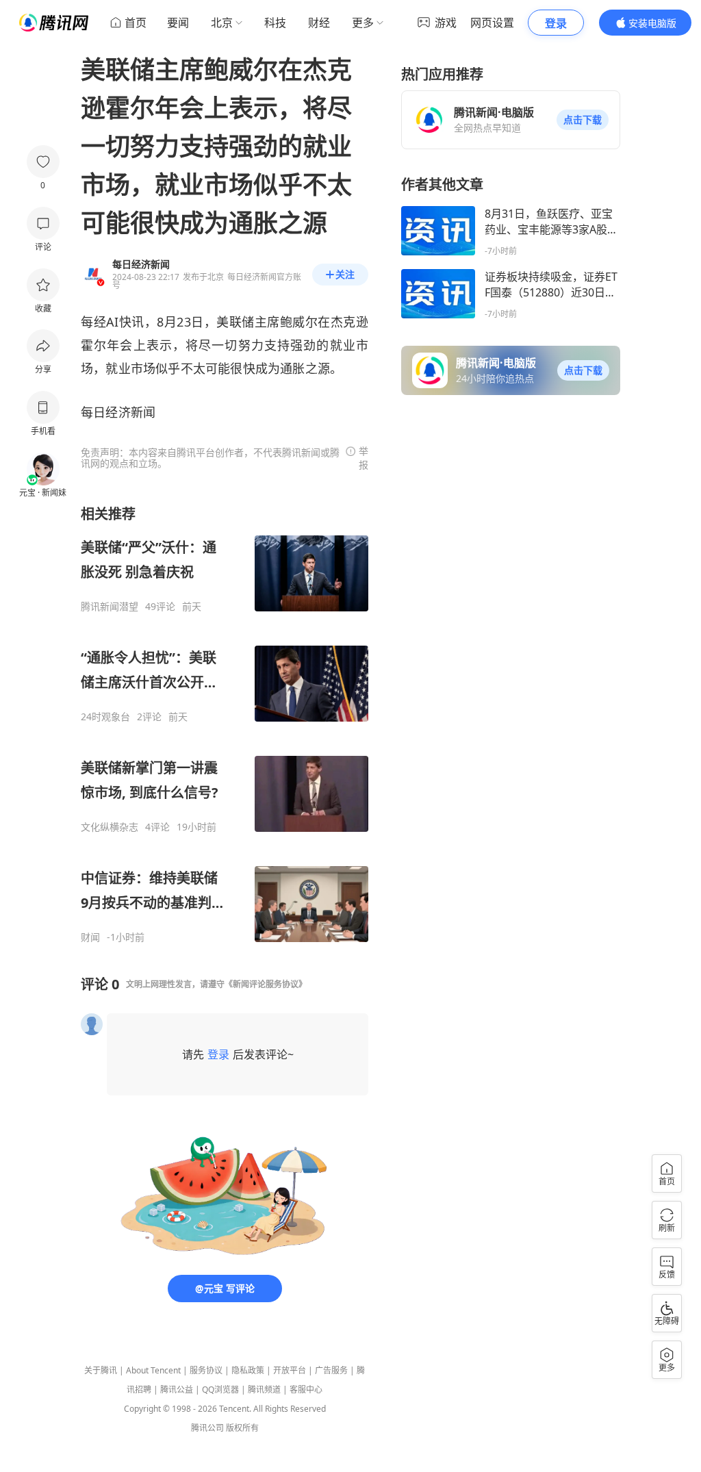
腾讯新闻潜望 (109, 606)
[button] (583, 120)
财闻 (90, 937)
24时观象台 (105, 717)
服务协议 (206, 1370)
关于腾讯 (100, 1370)
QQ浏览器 (220, 1389)
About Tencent (153, 1370)
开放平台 (289, 1370)
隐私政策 (247, 1370)
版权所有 (242, 1428)
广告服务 (331, 1370)
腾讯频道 (264, 1389)
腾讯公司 (207, 1428)
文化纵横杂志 (109, 827)
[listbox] (224, 724)
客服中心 (306, 1389)
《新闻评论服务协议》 (266, 984)
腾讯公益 (176, 1389)
